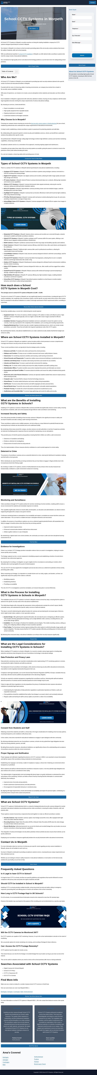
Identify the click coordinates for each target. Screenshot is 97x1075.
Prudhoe (36, 1059)
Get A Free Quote (33, 1045)
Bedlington (4, 991)
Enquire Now (33, 639)
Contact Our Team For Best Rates (33, 158)
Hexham (36, 1061)
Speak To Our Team (34, 797)
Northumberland (28, 991)
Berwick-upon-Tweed (40, 1064)
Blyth (22, 991)
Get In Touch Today (33, 66)
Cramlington (16, 991)
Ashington (10, 991)
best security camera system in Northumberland (44, 123)
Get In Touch (33, 864)
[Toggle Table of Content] (15, 71)
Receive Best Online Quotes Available (33, 306)
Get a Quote (32, 28)
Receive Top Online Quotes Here (33, 395)
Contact (92, 2)
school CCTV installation (26, 54)
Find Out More (33, 542)
